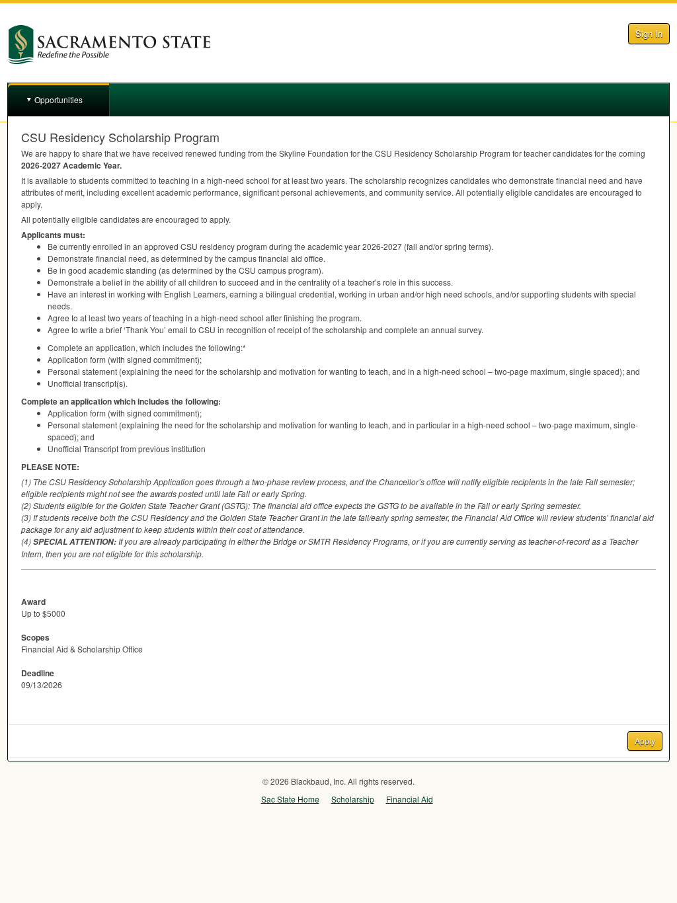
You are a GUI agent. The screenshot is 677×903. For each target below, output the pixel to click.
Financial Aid (409, 799)
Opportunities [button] (58, 99)
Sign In (648, 33)
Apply (645, 740)
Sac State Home (290, 799)
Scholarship (352, 799)
